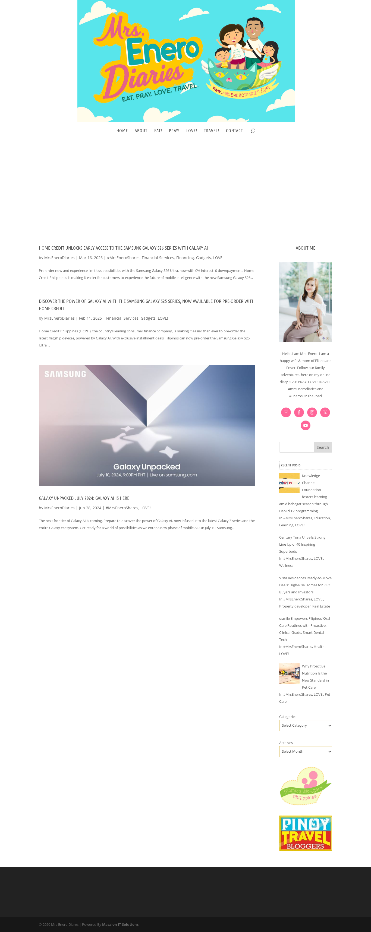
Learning (286, 525)
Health (319, 646)
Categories (287, 716)
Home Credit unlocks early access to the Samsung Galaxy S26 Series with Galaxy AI (123, 248)
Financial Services (158, 257)
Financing (185, 257)
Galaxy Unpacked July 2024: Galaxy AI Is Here (84, 498)
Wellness (286, 565)
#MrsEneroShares (123, 257)
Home (122, 131)
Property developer (295, 606)
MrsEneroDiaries (59, 257)
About (141, 131)
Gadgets (203, 257)
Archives (286, 742)
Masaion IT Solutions (120, 924)
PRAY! (174, 131)
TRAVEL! (211, 131)
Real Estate (321, 606)
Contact (234, 131)
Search (323, 447)
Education (322, 518)
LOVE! (191, 131)
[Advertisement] (185, 188)
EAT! (158, 131)
